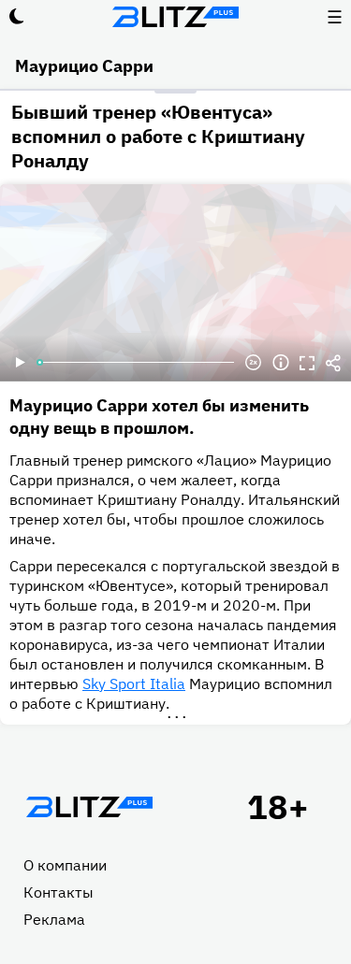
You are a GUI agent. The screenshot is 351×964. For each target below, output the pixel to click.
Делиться (333, 363)
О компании (65, 865)
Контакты (58, 892)
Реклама (54, 919)
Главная (88, 807)
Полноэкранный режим (307, 363)
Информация (281, 363)
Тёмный (17, 17)
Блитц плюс (175, 17)
